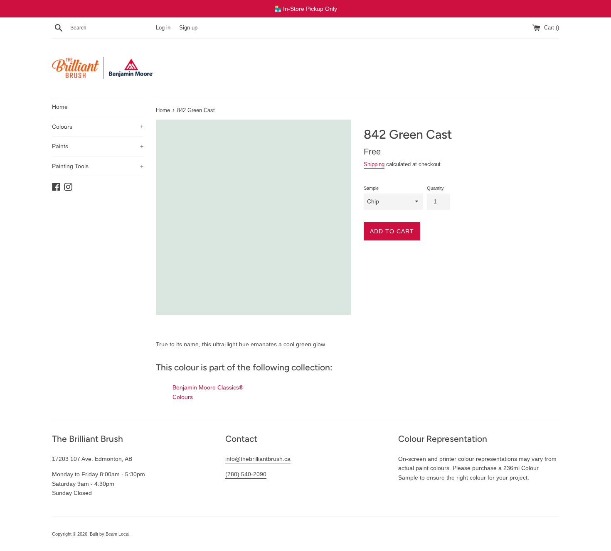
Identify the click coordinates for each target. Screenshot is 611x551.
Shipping (374, 164)
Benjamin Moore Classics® (207, 387)
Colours (97, 126)
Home (60, 106)
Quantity (435, 188)
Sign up (188, 28)
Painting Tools (97, 166)
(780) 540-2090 (245, 474)
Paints (97, 146)
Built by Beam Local (109, 533)
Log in (163, 28)
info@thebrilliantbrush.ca (258, 458)
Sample (371, 188)
